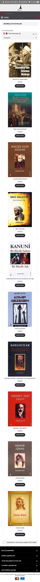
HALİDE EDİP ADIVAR (20, 179)
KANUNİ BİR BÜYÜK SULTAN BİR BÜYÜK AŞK (20, 279)
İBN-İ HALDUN (20, 229)
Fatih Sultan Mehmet (20, 129)
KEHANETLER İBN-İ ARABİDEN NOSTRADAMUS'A (20, 378)
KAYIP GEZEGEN (20, 328)
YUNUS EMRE (20, 528)
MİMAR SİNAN (20, 478)
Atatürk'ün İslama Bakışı (20, 79)
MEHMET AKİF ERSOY (20, 428)
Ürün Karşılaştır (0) (15, 33)
